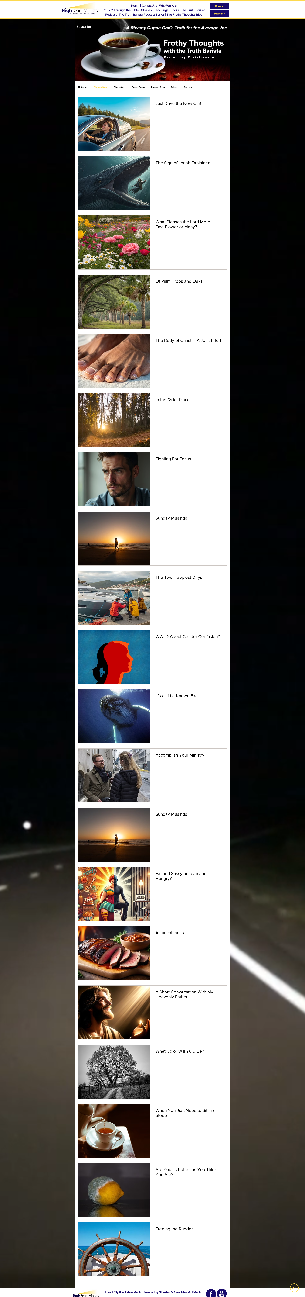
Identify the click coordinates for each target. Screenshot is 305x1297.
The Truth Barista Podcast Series (141, 14)
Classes (146, 10)
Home (135, 5)
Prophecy (188, 87)
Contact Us (149, 5)
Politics (174, 87)
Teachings (161, 10)
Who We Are (168, 5)
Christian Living (100, 87)
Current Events (138, 87)
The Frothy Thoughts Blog (184, 14)
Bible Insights (119, 87)
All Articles (82, 87)
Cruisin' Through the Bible (120, 10)
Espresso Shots (158, 87)
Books (175, 10)
